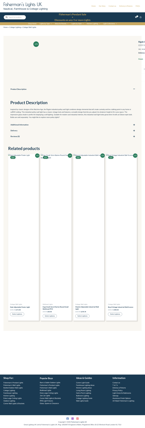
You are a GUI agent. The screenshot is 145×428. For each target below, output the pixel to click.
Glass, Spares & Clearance (49, 403)
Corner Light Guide (82, 383)
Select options (17, 314)
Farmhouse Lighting (10, 393)
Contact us (116, 383)
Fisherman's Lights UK (22, 4)
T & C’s (115, 385)
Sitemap (115, 396)
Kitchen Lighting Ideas (84, 388)
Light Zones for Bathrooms (122, 393)
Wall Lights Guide (82, 401)
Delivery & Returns (119, 388)
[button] (51, 23)
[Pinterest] (77, 418)
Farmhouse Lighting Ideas (85, 385)
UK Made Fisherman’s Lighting (123, 401)
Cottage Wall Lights (29, 27)
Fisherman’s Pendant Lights (13, 383)
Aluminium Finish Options (122, 398)
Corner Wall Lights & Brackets (13, 403)
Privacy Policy (118, 390)
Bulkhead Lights (45, 390)
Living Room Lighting (83, 390)
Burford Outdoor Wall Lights (13, 388)
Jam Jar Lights (45, 395)
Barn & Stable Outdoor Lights (50, 382)
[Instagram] (72, 418)
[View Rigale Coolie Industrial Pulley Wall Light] (20, 341)
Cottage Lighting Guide (84, 398)
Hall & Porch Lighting (83, 393)
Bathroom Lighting (82, 396)
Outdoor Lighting (9, 401)
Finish (140, 59)
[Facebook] (67, 418)
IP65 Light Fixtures (46, 401)
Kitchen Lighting (9, 396)
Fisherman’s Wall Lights (11, 385)
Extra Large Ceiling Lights (12, 398)
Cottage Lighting (15, 27)
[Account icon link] (141, 17)
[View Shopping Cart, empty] (136, 17)
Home (5, 27)
